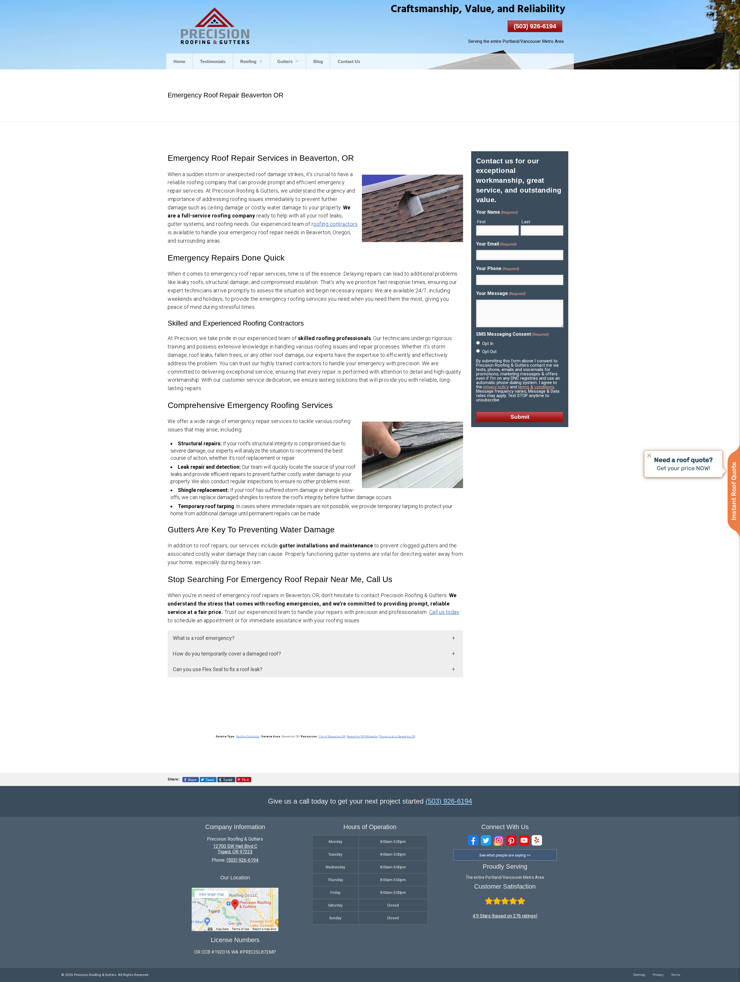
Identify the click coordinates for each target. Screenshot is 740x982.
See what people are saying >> (505, 855)
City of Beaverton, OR (332, 736)
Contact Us (349, 61)
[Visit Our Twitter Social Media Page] (486, 840)
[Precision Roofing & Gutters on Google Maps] (235, 929)
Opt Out (489, 351)
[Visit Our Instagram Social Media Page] (498, 840)
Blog (318, 61)
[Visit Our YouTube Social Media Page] (524, 840)
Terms (675, 975)
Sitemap (639, 975)
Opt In (487, 343)
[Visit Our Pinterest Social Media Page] (511, 840)
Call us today (444, 612)
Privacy (658, 975)
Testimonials (212, 61)
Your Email (496, 244)
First (481, 221)
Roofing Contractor (248, 736)
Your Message (501, 293)
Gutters (285, 61)
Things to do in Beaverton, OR (397, 736)
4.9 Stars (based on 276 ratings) (505, 916)
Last (526, 221)
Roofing (248, 61)
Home (179, 61)
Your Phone (497, 268)
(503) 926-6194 (535, 26)
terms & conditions (536, 387)
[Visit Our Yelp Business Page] (537, 840)
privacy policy (496, 387)
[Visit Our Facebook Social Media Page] (473, 840)
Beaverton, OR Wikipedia (362, 736)
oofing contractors (335, 224)
